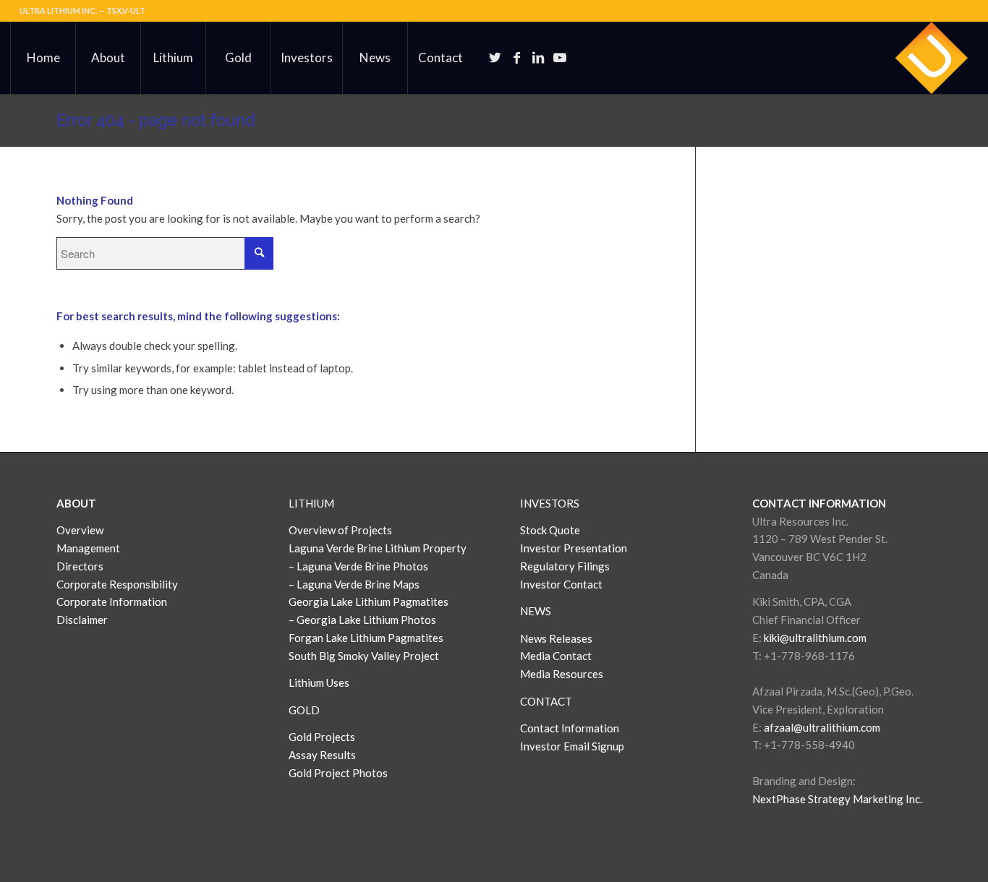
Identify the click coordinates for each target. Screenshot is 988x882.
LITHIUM (311, 503)
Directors (79, 566)
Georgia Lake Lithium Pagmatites (368, 601)
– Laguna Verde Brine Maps (354, 584)
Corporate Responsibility (117, 584)
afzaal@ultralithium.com (822, 727)
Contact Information (569, 728)
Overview (79, 529)
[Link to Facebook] (516, 57)
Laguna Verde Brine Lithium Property (378, 548)
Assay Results (322, 754)
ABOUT (76, 503)
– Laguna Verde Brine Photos (358, 566)
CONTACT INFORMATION (819, 503)
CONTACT (546, 701)
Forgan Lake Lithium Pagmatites (366, 637)
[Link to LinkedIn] (538, 57)
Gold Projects (322, 736)
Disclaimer (82, 619)
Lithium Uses (319, 682)
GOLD (304, 709)
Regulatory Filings (565, 566)
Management (88, 548)
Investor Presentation (573, 548)
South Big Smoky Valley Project (364, 655)
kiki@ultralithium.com (815, 637)
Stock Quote (550, 529)
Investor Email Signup (573, 746)
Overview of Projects (340, 529)
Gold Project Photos (338, 772)
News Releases (556, 638)
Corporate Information (111, 601)
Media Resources (561, 673)
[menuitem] (42, 58)
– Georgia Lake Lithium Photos (362, 619)
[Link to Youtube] (560, 57)
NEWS (535, 610)
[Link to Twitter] (495, 57)
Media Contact (556, 655)
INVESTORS (549, 503)
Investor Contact (561, 584)
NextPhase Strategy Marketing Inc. (837, 798)
